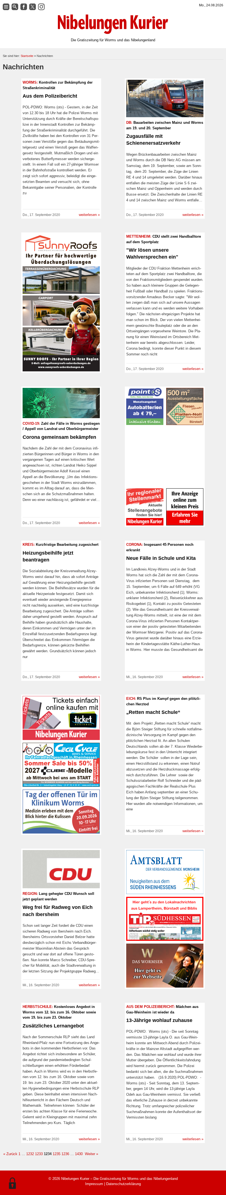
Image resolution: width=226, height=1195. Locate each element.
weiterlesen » (89, 215)
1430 (79, 1154)
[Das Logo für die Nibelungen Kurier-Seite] (113, 24)
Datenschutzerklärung (123, 1184)
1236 (65, 1154)
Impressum (94, 1184)
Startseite (27, 55)
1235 (56, 1154)
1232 (30, 1154)
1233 (39, 1154)
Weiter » (91, 1154)
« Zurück (10, 1154)
